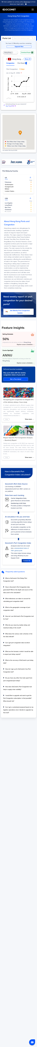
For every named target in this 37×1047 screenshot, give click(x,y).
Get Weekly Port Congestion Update (20, 311)
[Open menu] (33, 10)
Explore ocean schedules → (25, 344)
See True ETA (10, 106)
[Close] (26, 4)
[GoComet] (9, 9)
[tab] (23, 63)
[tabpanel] (18, 83)
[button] (14, 59)
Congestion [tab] (10, 63)
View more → (29, 419)
